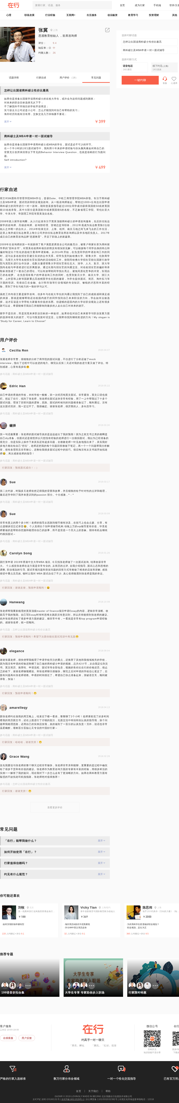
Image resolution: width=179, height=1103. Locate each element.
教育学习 (133, 15)
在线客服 (8, 1038)
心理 (8, 15)
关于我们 (93, 1091)
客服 (165, 83)
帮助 (108, 1091)
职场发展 (29, 15)
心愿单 (174, 83)
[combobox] (72, 5)
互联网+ (71, 15)
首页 (122, 5)
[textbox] (72, 5)
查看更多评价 (54, 807)
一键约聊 (140, 80)
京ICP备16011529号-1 (72, 1099)
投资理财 (154, 15)
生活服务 (92, 15)
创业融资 (113, 15)
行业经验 (50, 15)
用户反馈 (27, 1038)
